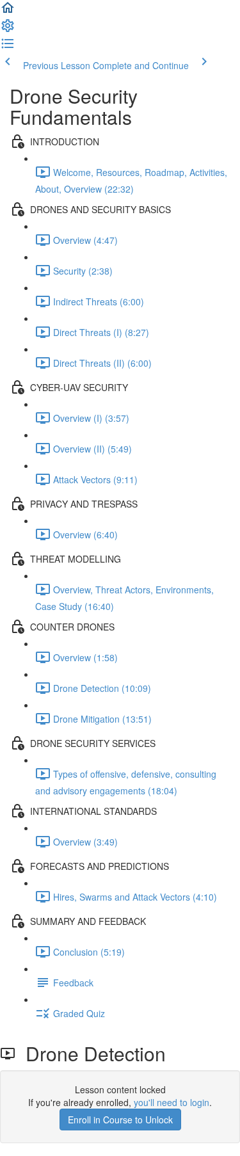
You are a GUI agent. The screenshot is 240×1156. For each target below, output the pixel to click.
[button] (7, 11)
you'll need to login (171, 1102)
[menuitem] (7, 29)
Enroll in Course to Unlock (120, 1119)
